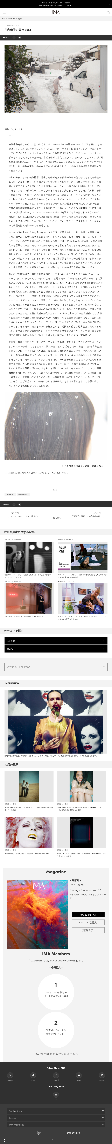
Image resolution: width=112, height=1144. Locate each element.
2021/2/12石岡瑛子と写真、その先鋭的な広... (86, 515)
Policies (12, 1117)
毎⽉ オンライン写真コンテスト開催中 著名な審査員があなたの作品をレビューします (56, 4)
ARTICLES (11, 18)
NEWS (10, 648)
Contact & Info (15, 1110)
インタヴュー (16, 540)
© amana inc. (56, 1140)
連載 (20, 18)
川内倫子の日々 (23, 494)
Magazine (56, 872)
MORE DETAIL (88, 914)
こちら (99, 465)
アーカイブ (69, 540)
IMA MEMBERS (16, 1124)
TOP (3, 18)
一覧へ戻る (56, 518)
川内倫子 (10, 494)
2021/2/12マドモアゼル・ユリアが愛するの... (25, 515)
